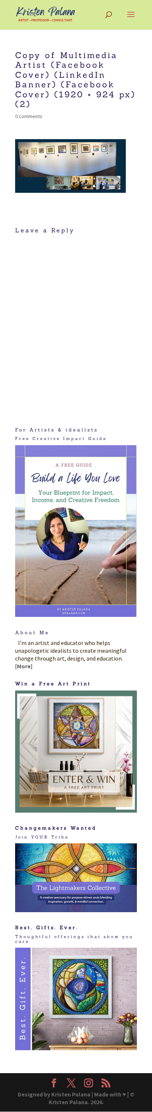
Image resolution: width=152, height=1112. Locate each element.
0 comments (28, 116)
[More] (23, 666)
